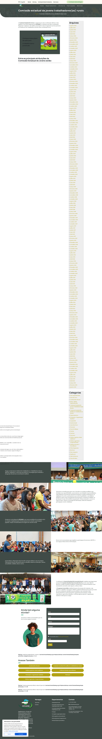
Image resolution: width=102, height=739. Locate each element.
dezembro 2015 (74, 267)
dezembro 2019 (74, 168)
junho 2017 (73, 230)
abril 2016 (72, 259)
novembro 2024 (74, 65)
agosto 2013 (73, 325)
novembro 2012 (74, 341)
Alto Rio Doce (73, 397)
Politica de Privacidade (13, 731)
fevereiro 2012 (73, 360)
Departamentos (51, 5)
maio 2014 (72, 306)
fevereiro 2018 (73, 213)
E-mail (49, 617)
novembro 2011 (74, 366)
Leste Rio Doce (74, 425)
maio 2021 (72, 135)
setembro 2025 (74, 48)
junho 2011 (73, 376)
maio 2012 (72, 354)
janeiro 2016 (73, 265)
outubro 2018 (73, 197)
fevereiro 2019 (73, 188)
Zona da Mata (73, 458)
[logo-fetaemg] (20, 6)
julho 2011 (72, 374)
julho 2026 (73, 27)
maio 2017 (72, 232)
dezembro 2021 (74, 120)
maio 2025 (72, 56)
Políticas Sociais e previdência (68, 670)
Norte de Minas (74, 429)
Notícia (72, 431)
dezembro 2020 (74, 145)
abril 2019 (72, 184)
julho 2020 (73, 153)
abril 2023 (72, 95)
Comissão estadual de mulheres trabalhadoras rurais (68, 666)
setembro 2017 (73, 224)
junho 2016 (73, 255)
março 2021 (73, 139)
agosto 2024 (73, 71)
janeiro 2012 (73, 362)
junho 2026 (73, 29)
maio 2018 (72, 207)
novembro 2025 (74, 44)
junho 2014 (73, 304)
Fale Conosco (55, 2)
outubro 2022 (73, 106)
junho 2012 (73, 352)
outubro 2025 (73, 46)
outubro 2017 (73, 221)
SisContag (34, 2)
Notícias (80, 5)
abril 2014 (72, 308)
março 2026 (73, 36)
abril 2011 (72, 381)
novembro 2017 (74, 219)
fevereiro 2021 (73, 141)
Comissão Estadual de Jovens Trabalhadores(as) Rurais (76, 407)
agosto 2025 (73, 50)
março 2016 (73, 261)
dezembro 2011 (74, 364)
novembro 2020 (74, 147)
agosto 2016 (73, 250)
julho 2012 (72, 350)
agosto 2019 (73, 176)
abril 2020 (72, 160)
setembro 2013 (74, 323)
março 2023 (73, 98)
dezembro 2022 (74, 102)
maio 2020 (72, 157)
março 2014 (73, 310)
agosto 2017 (73, 226)
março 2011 (73, 383)
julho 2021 (72, 131)
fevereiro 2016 (73, 263)
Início (36, 14)
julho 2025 (72, 52)
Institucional (73, 423)
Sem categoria (74, 452)
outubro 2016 (73, 246)
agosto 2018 (73, 201)
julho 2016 (72, 252)
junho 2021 (73, 133)
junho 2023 (73, 91)
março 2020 (73, 162)
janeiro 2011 (73, 387)
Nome (49, 612)
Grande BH (73, 421)
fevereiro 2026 (74, 38)
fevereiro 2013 (73, 337)
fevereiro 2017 (73, 238)
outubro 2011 (73, 368)
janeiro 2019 (73, 190)
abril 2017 (72, 234)
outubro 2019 (73, 172)
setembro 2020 (74, 149)
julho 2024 (73, 73)
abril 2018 (72, 209)
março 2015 (73, 286)
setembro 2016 (74, 248)
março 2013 (73, 335)
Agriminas (37, 702)
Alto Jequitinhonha (75, 395)
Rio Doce (72, 450)
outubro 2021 (73, 124)
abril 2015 (72, 283)
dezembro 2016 (74, 242)
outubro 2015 (73, 271)
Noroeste (72, 427)
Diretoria (62, 5)
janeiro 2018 (73, 215)
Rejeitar (9, 734)
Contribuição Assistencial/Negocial (75, 1)
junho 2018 (73, 205)
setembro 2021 (74, 126)
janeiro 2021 (73, 143)
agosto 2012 (73, 347)
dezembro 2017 (74, 217)
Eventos (36, 704)
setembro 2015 (73, 273)
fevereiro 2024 (74, 81)
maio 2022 (72, 114)
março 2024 (73, 79)
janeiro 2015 (73, 290)
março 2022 (73, 118)
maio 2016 (72, 257)
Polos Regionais (74, 448)
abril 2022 (72, 116)
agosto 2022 (73, 108)
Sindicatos (73, 454)
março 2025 (73, 60)
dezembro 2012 (74, 339)
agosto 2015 (73, 275)
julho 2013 (72, 327)
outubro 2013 (73, 321)
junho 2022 (73, 112)
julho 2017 (72, 228)
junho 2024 (73, 75)
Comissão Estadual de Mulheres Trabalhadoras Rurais (76, 412)
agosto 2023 (73, 89)
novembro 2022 (74, 104)
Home (42, 5)
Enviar (50, 644)
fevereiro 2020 (74, 164)
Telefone (50, 621)
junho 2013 (73, 329)
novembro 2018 (74, 195)
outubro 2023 (73, 85)
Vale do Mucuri (74, 456)
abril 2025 (72, 58)
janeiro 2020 (73, 166)
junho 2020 (73, 155)
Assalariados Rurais (75, 399)
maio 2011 (72, 378)
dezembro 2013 (74, 316)
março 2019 (73, 186)
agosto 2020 (73, 151)
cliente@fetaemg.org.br (74, 704)
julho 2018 (72, 203)
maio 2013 (72, 331)
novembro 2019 (74, 170)
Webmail (29, 2)
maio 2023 (72, 93)
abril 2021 (72, 137)
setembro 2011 (73, 370)
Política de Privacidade (63, 636)
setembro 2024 (74, 69)
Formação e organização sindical (34, 674)
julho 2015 (72, 277)
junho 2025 (73, 54)
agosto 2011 (73, 372)
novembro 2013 (74, 319)
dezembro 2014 (74, 292)
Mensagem (50, 626)
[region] (15, 728)
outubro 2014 (73, 296)
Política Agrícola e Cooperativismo (34, 679)
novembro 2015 (74, 269)
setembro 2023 (74, 87)
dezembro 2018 (74, 193)
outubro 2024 (73, 67)
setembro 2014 (74, 298)
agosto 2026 (73, 25)
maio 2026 (72, 31)
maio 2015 (72, 281)
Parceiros (72, 435)
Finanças (67, 674)
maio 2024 (72, 77)
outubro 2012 (73, 343)
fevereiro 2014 (73, 312)
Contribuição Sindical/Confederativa (45, 2)
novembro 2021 (74, 122)
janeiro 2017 (73, 240)
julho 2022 (73, 110)
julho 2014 (72, 302)
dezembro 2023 (74, 83)
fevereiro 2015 (73, 288)
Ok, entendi (21, 734)
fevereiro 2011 (73, 385)
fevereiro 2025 (74, 62)
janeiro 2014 (73, 314)
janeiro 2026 (73, 40)
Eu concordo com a (59, 636)
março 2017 (73, 236)
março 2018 (73, 211)
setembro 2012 (74, 345)
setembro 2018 (74, 199)
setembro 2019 (74, 174)
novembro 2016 (74, 244)
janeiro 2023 (73, 100)
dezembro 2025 (74, 42)
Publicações (71, 5)
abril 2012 (72, 356)
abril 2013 (72, 333)
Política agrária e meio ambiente (34, 670)
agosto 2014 (73, 300)
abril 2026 (72, 34)
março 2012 (73, 358)
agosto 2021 (73, 129)
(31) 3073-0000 (73, 702)
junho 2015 (73, 279)
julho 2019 (72, 178)
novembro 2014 (74, 294)
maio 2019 (72, 182)
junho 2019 (73, 180)
